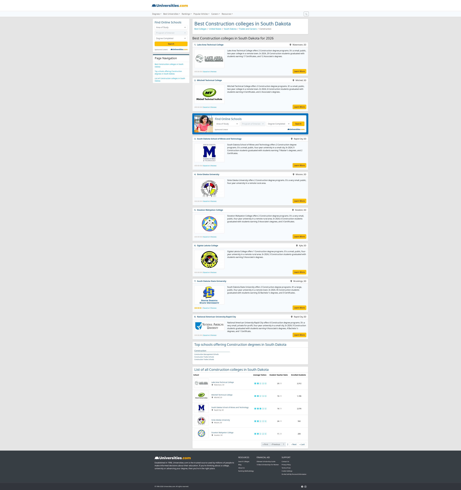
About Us (241, 468)
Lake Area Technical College (210, 44)
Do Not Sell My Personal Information (294, 474)
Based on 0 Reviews (209, 72)
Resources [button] (226, 14)
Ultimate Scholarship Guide (266, 462)
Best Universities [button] (170, 14)
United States (215, 29)
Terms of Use (286, 468)
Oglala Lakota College (207, 245)
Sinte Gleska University (208, 174)
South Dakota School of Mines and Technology (219, 138)
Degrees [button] (156, 14)
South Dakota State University (211, 281)
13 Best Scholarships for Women (268, 465)
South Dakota (230, 29)
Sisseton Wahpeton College (210, 210)
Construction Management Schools (206, 354)
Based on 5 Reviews (209, 308)
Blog (239, 465)
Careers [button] (214, 14)
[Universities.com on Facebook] (302, 486)
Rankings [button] (186, 14)
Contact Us (285, 462)
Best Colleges (200, 29)
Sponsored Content (161, 49)
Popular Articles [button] (201, 14)
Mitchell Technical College (209, 80)
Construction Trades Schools (204, 357)
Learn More (299, 71)
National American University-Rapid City (216, 316)
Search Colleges (243, 462)
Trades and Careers (248, 29)
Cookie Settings (287, 471)
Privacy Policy (286, 465)
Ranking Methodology (246, 471)
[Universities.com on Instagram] (305, 486)
